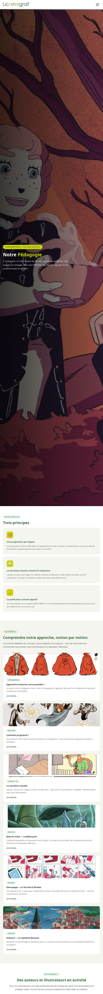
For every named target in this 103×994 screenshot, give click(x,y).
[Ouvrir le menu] (97, 4)
